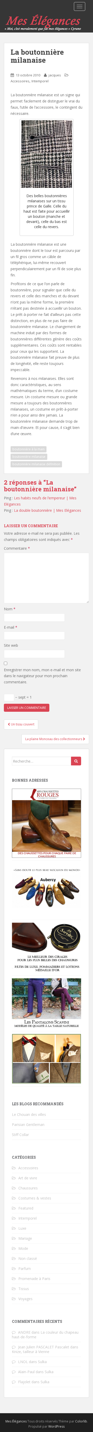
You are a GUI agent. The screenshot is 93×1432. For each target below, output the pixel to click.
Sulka (42, 1361)
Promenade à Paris (34, 1278)
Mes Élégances (16, 1421)
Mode (23, 1248)
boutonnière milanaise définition (36, 464)
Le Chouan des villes (29, 1114)
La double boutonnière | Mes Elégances (47, 510)
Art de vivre (27, 1177)
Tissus (23, 1288)
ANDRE (24, 1332)
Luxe (22, 1228)
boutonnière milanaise (28, 456)
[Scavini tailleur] (46, 1058)
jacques (55, 75)
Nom (10, 608)
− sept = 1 (23, 697)
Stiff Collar (20, 1134)
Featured (25, 1208)
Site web (11, 645)
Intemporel (40, 81)
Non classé (27, 1258)
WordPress (56, 1426)
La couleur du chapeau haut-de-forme (45, 1334)
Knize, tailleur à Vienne (30, 1351)
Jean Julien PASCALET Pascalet (43, 1347)
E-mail (10, 627)
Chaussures (28, 1188)
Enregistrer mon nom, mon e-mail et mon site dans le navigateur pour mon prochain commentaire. (42, 676)
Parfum (24, 1268)
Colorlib (81, 1421)
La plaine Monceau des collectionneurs (54, 739)
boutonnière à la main (28, 449)
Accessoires (20, 81)
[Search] (76, 761)
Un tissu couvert (22, 724)
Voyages (25, 1298)
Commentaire (17, 548)
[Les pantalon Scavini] (46, 1002)
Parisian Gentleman (28, 1124)
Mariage (25, 1238)
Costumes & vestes (34, 1198)
